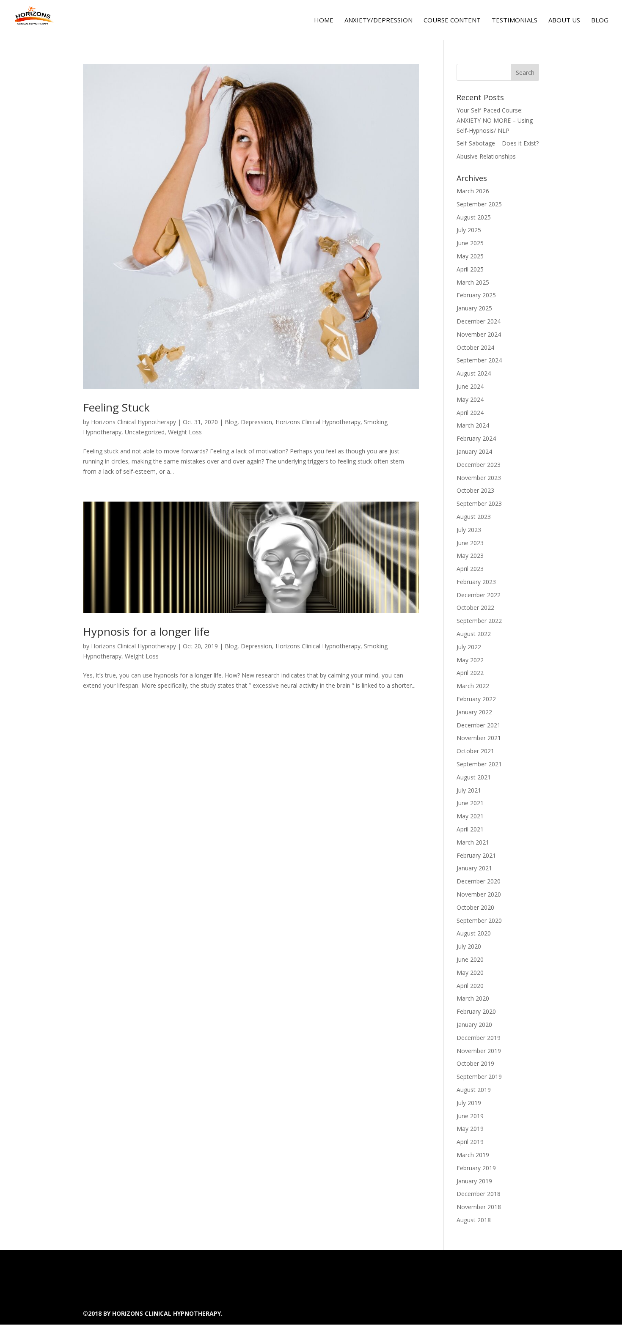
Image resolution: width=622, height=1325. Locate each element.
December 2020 (479, 881)
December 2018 (479, 1194)
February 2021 (476, 855)
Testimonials (514, 20)
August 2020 (474, 933)
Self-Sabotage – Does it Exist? (498, 143)
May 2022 (470, 660)
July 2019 (469, 1103)
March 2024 (473, 425)
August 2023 (474, 517)
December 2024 (479, 321)
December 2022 (479, 595)
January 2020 (474, 1024)
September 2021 (479, 764)
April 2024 (470, 413)
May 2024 (470, 399)
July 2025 (469, 230)
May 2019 (470, 1129)
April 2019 (470, 1142)
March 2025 (473, 282)
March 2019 (473, 1155)
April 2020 (470, 986)
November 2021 (479, 738)
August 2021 (474, 777)
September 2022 (479, 621)
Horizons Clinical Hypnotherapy (133, 422)
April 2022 (470, 673)
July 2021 (469, 790)
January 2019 (474, 1181)
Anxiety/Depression (378, 20)
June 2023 (470, 543)
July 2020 (469, 946)
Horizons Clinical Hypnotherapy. (167, 1313)
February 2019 (476, 1168)
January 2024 (474, 451)
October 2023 (475, 490)
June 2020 (470, 959)
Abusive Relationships (486, 156)
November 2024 (479, 334)
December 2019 (479, 1038)
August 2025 (474, 217)
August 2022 (474, 634)
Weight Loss (185, 432)
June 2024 (470, 386)
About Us (564, 20)
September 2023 (479, 503)
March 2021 (473, 842)
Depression (256, 422)
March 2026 (473, 191)
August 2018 (474, 1220)
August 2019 (474, 1090)
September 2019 (479, 1077)
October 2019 (475, 1063)
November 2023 (479, 478)
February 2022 (476, 699)
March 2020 (473, 998)
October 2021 (475, 751)
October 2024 (475, 347)
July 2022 (469, 647)
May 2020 (470, 972)
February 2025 (476, 295)
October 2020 (475, 907)
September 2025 (479, 204)
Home (323, 20)
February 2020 (476, 1011)
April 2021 (470, 829)
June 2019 (470, 1116)
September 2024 (479, 360)
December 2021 (479, 725)
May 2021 (470, 816)
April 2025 (470, 269)
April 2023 (470, 569)
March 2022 (473, 686)
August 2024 (474, 373)
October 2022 (475, 608)
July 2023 (469, 530)
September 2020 (479, 920)
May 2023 (470, 555)
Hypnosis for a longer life (146, 631)
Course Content (452, 20)
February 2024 (476, 438)
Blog (599, 20)
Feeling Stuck (116, 407)
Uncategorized (145, 432)
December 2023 (479, 465)
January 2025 (474, 308)
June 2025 (470, 243)
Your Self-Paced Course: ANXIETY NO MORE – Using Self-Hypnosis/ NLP (495, 120)
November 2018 (479, 1207)
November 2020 (479, 894)
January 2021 (474, 868)
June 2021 (470, 803)
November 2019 (479, 1051)
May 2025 (470, 256)
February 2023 (476, 582)
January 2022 (474, 712)
